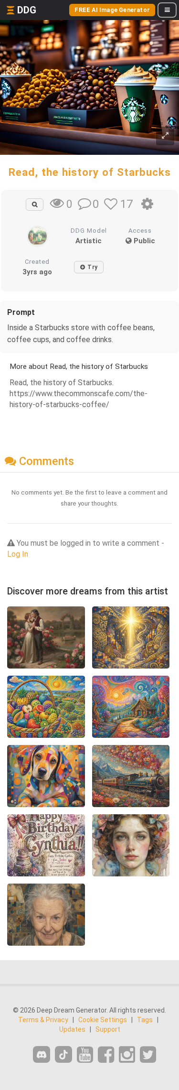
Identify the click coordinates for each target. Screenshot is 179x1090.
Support (107, 1029)
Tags (145, 1020)
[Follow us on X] (148, 1055)
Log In (17, 554)
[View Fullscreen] (165, 136)
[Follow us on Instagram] (127, 1055)
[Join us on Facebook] (106, 1055)
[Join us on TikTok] (63, 1054)
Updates (72, 1029)
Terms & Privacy (43, 1020)
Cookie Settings (102, 1020)
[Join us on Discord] (41, 1054)
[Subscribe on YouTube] (85, 1055)
